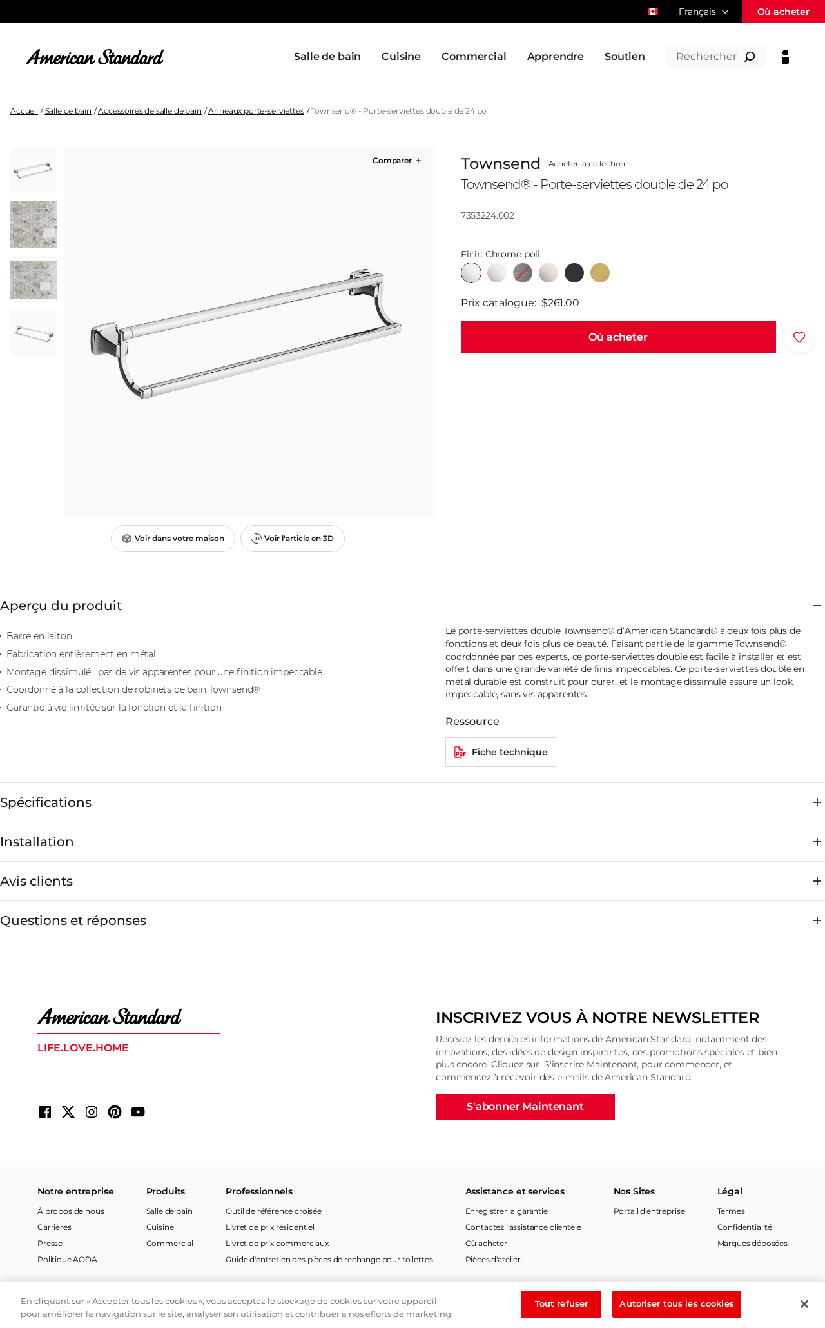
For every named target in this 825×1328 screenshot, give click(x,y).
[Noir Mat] (574, 273)
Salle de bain (68, 110)
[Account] (785, 57)
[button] (398, 160)
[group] (249, 332)
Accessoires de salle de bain (150, 110)
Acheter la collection (587, 164)
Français (697, 11)
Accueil (24, 110)
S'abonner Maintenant (525, 1106)
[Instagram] (91, 1112)
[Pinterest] (114, 1112)
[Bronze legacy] (522, 273)
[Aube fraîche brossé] (600, 273)
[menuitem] (327, 56)
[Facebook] (45, 1112)
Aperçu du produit (61, 605)
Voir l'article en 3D (299, 538)
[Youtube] (138, 1112)
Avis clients (36, 881)
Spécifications (46, 802)
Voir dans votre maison (179, 538)
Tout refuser (561, 1303)
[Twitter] (68, 1112)
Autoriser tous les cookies (676, 1303)
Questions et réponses (73, 920)
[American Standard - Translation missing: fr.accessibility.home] (128, 1016)
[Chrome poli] (471, 273)
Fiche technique (510, 752)
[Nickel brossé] (548, 273)
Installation (37, 841)
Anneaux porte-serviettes (256, 110)
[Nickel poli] (497, 273)
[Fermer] (804, 1304)
